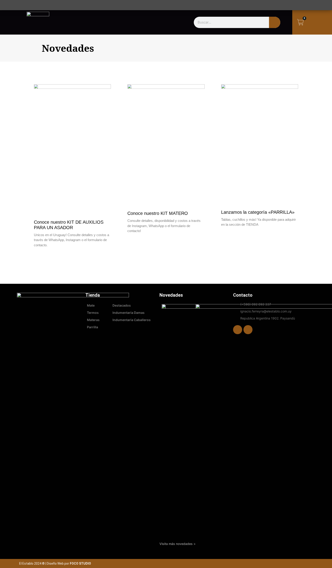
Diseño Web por (69, 563)
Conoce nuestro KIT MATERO (157, 213)
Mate (91, 305)
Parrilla (92, 327)
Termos (93, 313)
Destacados (121, 305)
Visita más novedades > (177, 544)
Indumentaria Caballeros (131, 320)
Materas (93, 320)
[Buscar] (274, 22)
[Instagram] (248, 329)
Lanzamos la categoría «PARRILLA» (258, 212)
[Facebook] (237, 329)
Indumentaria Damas (128, 313)
